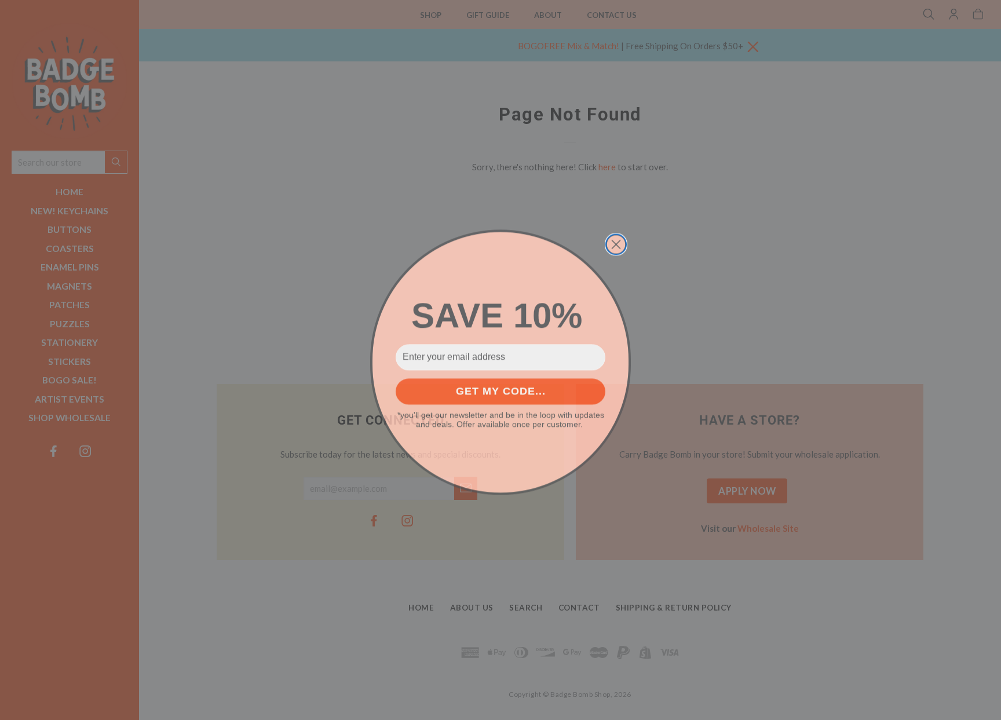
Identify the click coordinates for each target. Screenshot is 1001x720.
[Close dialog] (616, 242)
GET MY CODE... (501, 389)
